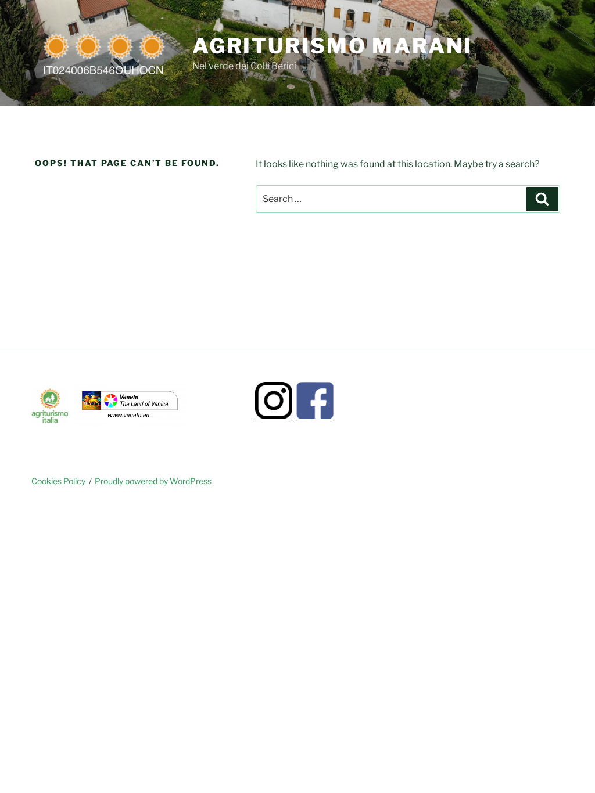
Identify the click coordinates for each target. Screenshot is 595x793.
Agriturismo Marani (332, 46)
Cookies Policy (58, 481)
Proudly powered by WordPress (153, 481)
